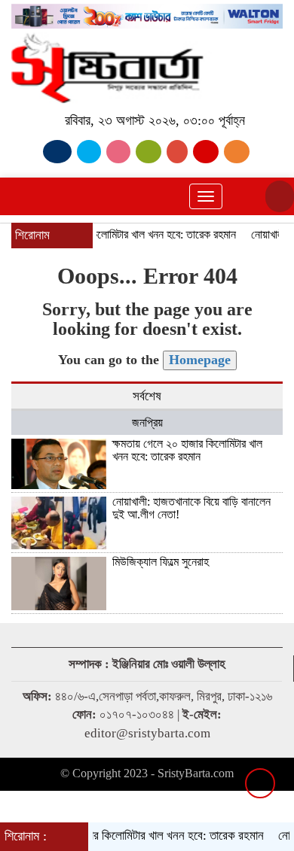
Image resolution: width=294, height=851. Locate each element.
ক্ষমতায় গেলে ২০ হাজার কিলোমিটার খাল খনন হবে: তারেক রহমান (187, 450)
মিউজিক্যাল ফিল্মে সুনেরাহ (160, 561)
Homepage (200, 359)
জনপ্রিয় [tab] (147, 422)
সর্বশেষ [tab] (147, 396)
